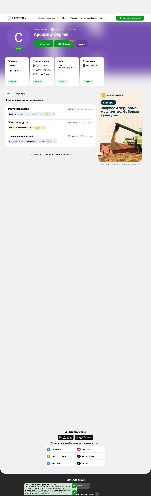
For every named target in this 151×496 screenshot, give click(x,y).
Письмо (67, 42)
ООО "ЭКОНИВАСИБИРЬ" (66, 30)
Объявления (76, 18)
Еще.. (102, 18)
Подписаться (43, 44)
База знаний (52, 18)
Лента (41, 18)
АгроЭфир (20, 93)
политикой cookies (43, 493)
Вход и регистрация (130, 18)
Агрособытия (90, 18)
